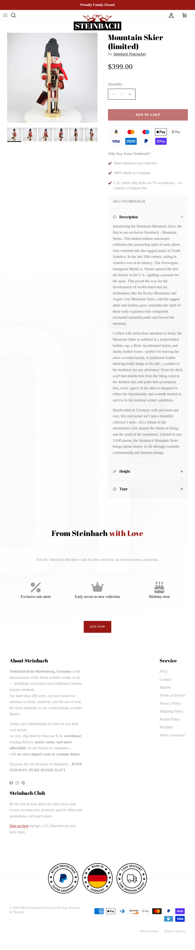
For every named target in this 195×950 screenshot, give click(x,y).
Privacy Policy (170, 703)
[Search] (13, 15)
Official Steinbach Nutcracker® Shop (44, 907)
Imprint (165, 687)
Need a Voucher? (172, 735)
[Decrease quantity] (112, 94)
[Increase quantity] (131, 94)
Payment (166, 727)
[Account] (170, 15)
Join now (97, 627)
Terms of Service (172, 695)
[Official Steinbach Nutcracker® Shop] (97, 22)
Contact (165, 679)
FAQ (163, 671)
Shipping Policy (172, 711)
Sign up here (19, 826)
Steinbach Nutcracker (129, 54)
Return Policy (170, 719)
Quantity (115, 84)
